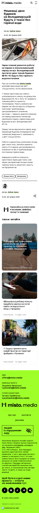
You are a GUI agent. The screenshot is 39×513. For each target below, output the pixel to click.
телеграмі (24, 212)
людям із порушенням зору (12, 430)
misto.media (25, 84)
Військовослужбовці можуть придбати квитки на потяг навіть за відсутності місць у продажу (18, 305)
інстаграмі (16, 209)
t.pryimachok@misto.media (15, 398)
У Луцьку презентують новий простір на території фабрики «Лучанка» (17, 351)
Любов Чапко (15, 31)
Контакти (26, 415)
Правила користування (11, 504)
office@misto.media (12, 378)
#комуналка (21, 176)
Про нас (12, 415)
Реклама (19, 420)
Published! (8, 508)
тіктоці (13, 212)
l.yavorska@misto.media (14, 388)
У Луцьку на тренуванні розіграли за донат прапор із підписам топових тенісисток (18, 245)
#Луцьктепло (9, 176)
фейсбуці (26, 209)
